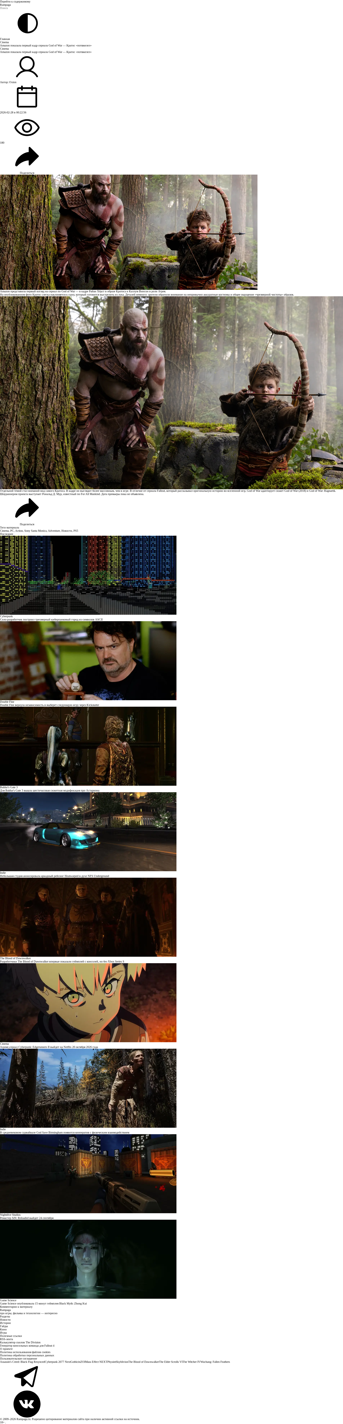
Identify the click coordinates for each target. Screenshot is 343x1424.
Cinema (4, 42)
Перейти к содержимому (15, 1)
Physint (111, 1361)
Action (19, 530)
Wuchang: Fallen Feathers (215, 1361)
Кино (3, 1329)
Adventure (54, 530)
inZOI (81, 1361)
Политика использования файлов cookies (25, 1352)
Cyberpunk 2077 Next (57, 1361)
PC (12, 530)
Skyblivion (122, 1361)
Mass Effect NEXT (96, 1361)
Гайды (4, 1326)
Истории (5, 1322)
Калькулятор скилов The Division (20, 1342)
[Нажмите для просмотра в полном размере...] (171, 392)
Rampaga (5, 4)
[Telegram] (171, 1377)
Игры (3, 1332)
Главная (5, 39)
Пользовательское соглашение (18, 1358)
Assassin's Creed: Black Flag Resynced (22, 1361)
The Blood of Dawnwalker (143, 1361)
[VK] (171, 1404)
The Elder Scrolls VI (171, 1361)
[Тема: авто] (28, 23)
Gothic (74, 1361)
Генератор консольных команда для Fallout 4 (27, 1345)
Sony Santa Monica (35, 530)
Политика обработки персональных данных (27, 1355)
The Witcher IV (191, 1361)
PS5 (75, 530)
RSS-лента (6, 1339)
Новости (66, 530)
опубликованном (14, 294)
